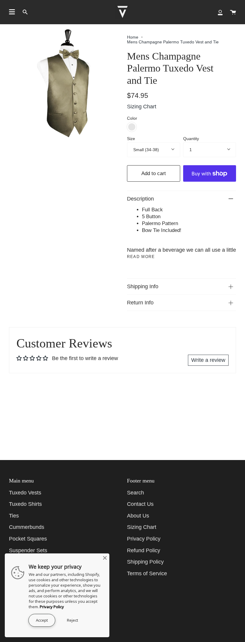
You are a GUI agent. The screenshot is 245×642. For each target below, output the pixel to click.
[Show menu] (12, 12)
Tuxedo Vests (25, 493)
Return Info (140, 303)
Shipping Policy (145, 562)
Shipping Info (142, 286)
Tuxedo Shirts (25, 504)
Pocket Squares (28, 539)
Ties (14, 516)
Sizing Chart (141, 107)
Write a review (208, 360)
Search (135, 493)
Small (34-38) (146, 149)
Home (132, 37)
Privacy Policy (143, 539)
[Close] (105, 558)
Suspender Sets (28, 550)
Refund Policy (143, 550)
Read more (141, 257)
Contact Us (140, 504)
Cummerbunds (26, 527)
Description (140, 199)
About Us (138, 516)
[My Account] (220, 12)
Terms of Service (147, 573)
